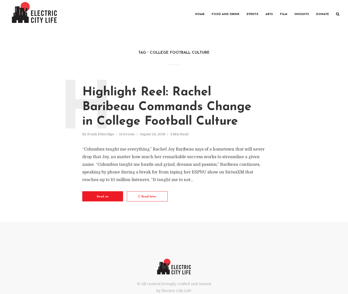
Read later (148, 196)
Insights (302, 14)
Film (283, 14)
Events (252, 14)
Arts (269, 14)
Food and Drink (225, 14)
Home (200, 14)
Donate (322, 14)
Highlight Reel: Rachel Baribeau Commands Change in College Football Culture (166, 107)
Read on (103, 196)
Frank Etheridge (100, 134)
